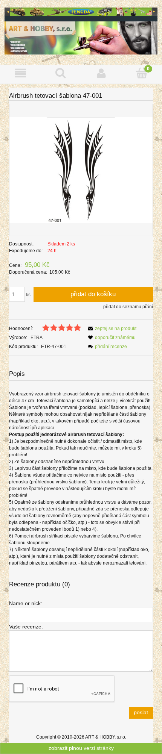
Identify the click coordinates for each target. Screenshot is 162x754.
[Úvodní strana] (81, 30)
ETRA (37, 337)
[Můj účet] (101, 73)
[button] (20, 73)
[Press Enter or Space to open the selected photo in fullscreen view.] (81, 170)
